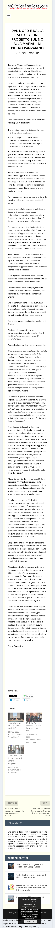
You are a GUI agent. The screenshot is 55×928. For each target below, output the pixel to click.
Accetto (30, 921)
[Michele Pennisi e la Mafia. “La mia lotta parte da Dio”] (34, 717)
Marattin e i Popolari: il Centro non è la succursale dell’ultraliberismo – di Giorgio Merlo (31, 887)
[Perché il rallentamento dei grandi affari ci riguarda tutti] (11, 876)
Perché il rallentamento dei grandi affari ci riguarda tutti (30, 876)
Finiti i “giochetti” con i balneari (29, 897)
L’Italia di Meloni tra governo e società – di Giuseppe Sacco (29, 865)
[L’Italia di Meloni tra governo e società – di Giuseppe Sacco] (11, 866)
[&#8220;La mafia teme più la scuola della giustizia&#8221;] (16, 717)
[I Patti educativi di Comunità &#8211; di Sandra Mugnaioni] (16, 749)
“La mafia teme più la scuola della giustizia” (16, 725)
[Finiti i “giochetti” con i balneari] (11, 898)
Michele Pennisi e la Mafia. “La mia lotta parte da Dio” (34, 727)
